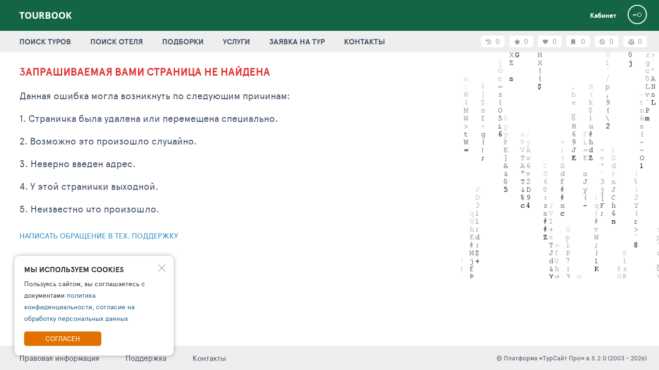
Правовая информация (59, 357)
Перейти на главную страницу (79, 260)
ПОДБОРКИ (183, 41)
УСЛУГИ (236, 41)
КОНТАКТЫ (364, 41)
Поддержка (145, 357)
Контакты (209, 357)
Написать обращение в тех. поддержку (98, 235)
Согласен (62, 338)
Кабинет (603, 15)
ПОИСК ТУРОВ (45, 41)
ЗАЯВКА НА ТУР (297, 41)
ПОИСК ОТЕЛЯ (116, 41)
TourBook (45, 15)
